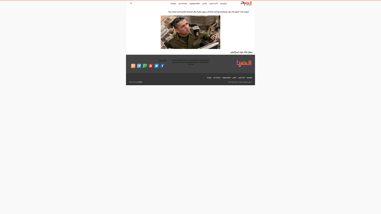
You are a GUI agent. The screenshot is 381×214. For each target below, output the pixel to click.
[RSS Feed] (133, 66)
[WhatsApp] (145, 66)
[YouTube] (151, 66)
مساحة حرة (182, 3)
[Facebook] (162, 66)
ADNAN (140, 82)
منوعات (173, 3)
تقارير (204, 3)
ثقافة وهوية (194, 3)
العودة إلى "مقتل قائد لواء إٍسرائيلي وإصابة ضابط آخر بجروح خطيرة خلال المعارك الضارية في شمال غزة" (208, 11)
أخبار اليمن (213, 3)
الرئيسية (223, 3)
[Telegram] (139, 66)
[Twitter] (156, 66)
